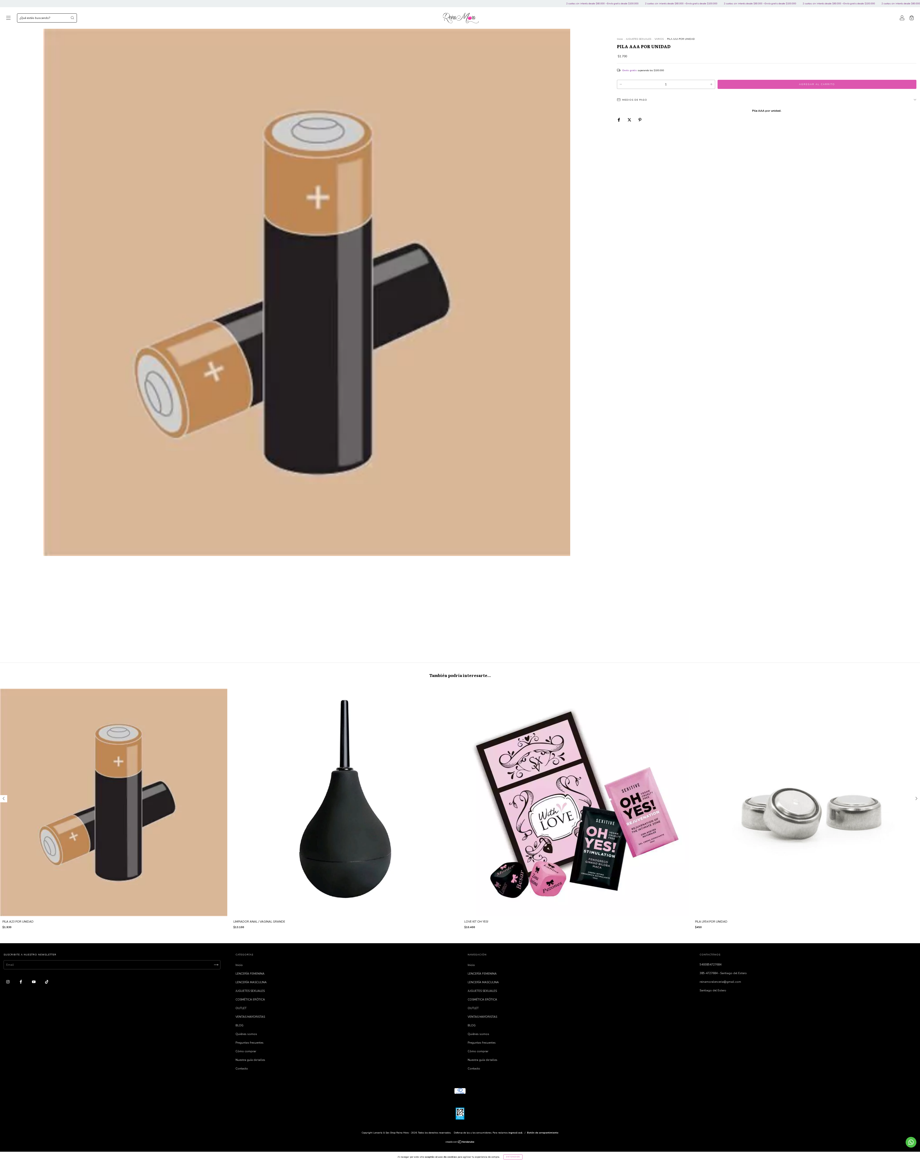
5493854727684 (710, 964)
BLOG (239, 1025)
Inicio (620, 39)
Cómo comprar (246, 1051)
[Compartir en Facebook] (619, 120)
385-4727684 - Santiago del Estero (723, 973)
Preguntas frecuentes (250, 1043)
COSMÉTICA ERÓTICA (250, 999)
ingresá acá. (515, 1132)
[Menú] (8, 19)
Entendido (513, 1157)
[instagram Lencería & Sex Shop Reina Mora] (8, 982)
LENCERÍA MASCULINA (251, 982)
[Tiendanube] (460, 1143)
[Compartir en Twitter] (629, 120)
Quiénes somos (246, 1034)
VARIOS (659, 39)
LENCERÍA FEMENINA (250, 974)
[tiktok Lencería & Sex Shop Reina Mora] (46, 982)
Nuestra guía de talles (250, 1060)
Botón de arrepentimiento (542, 1132)
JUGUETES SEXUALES (638, 39)
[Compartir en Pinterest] (640, 120)
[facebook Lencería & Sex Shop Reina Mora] (21, 982)
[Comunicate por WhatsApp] (911, 1142)
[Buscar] (72, 18)
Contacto (242, 1068)
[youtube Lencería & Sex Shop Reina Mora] (34, 982)
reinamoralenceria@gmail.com (720, 982)
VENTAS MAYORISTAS (250, 1017)
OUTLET (241, 1008)
